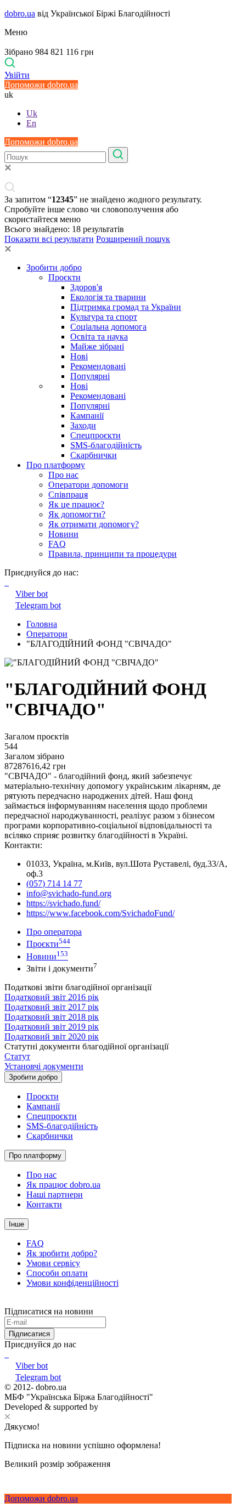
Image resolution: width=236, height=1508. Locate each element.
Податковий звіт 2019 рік (51, 1026)
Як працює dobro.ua (63, 1184)
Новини (63, 534)
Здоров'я (86, 287)
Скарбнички (93, 455)
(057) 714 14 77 (54, 883)
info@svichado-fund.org (68, 893)
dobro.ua (19, 13)
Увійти (17, 75)
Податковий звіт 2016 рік (51, 997)
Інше (16, 1224)
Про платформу (55, 465)
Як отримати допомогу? (93, 524)
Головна (41, 624)
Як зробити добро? (61, 1253)
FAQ (57, 544)
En (31, 123)
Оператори (47, 634)
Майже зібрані (97, 346)
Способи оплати (57, 1273)
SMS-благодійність (106, 445)
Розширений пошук (133, 239)
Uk (31, 113)
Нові (79, 356)
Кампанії (87, 415)
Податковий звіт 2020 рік (51, 1036)
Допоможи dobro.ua (41, 84)
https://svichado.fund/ (63, 903)
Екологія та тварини (108, 297)
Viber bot (31, 593)
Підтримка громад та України (125, 307)
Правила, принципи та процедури (112, 553)
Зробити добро (54, 267)
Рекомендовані (98, 366)
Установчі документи (43, 1066)
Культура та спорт (103, 316)
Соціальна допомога (108, 326)
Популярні (90, 376)
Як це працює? (76, 504)
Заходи (83, 425)
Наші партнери (54, 1194)
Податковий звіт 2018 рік (51, 1016)
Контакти (44, 1204)
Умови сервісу (53, 1263)
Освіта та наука (99, 336)
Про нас (63, 474)
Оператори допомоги (88, 484)
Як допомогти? (76, 514)
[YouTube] (8, 1354)
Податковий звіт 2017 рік (51, 1007)
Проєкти (64, 277)
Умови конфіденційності (72, 1282)
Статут (17, 1056)
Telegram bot (38, 605)
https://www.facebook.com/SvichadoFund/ (100, 913)
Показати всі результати (49, 239)
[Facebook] (5, 1354)
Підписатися (29, 1334)
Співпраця (68, 494)
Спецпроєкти (95, 435)
